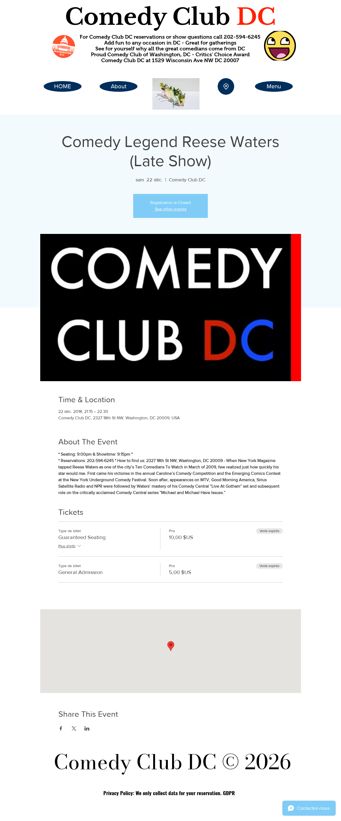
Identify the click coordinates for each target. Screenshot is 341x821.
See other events (170, 209)
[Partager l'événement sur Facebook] (60, 728)
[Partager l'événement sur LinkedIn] (87, 728)
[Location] (226, 86)
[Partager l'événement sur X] (73, 728)
